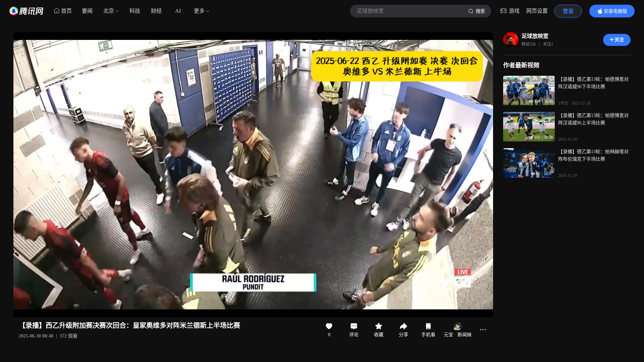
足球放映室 (535, 36)
